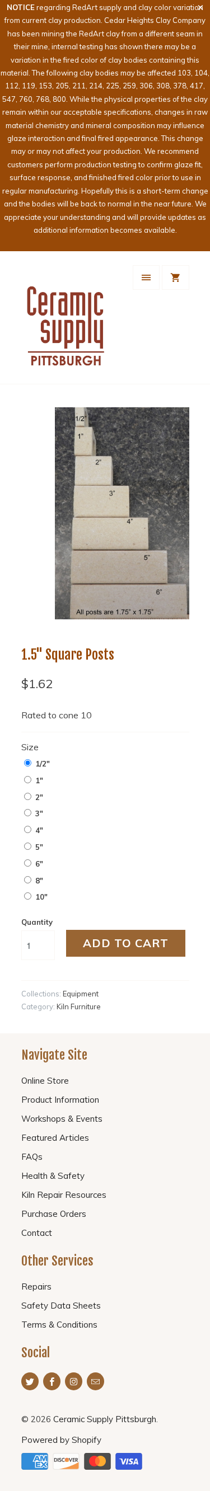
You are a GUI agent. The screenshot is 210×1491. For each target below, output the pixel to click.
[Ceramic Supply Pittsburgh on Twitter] (30, 1381)
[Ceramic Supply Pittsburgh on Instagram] (73, 1381)
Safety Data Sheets (61, 1305)
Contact (36, 1232)
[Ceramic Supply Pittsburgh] (66, 322)
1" (39, 780)
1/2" (42, 763)
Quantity (37, 922)
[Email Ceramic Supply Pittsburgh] (95, 1381)
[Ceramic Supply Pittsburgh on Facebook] (51, 1381)
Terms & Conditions (59, 1324)
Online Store (45, 1080)
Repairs (36, 1286)
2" (39, 797)
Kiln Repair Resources (63, 1194)
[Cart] (175, 277)
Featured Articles (55, 1137)
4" (39, 830)
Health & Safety (53, 1175)
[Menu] (146, 277)
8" (39, 880)
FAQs (32, 1156)
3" (39, 813)
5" (39, 847)
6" (39, 863)
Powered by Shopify (61, 1439)
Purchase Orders (53, 1213)
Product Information (60, 1099)
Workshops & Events (61, 1118)
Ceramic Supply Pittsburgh (104, 1419)
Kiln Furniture (79, 1006)
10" (41, 896)
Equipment (81, 993)
